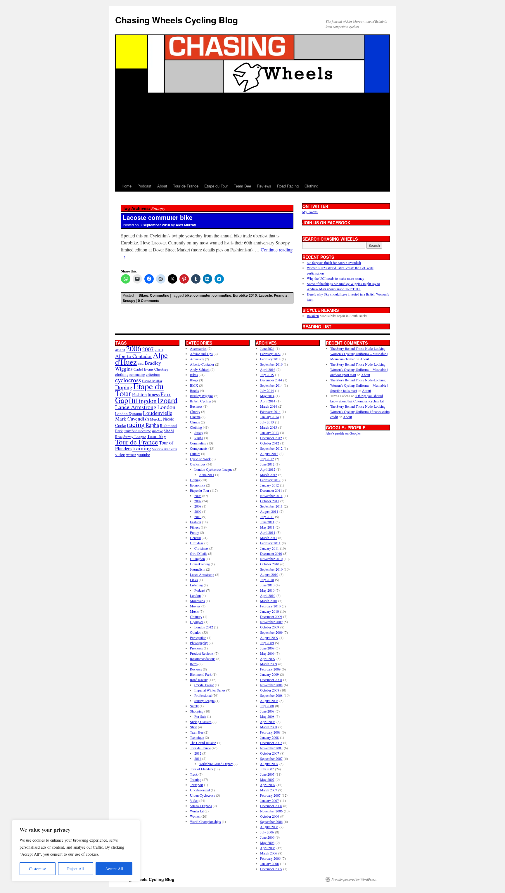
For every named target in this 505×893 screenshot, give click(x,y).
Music (194, 611)
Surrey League (134, 436)
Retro (194, 663)
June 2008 (267, 711)
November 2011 (271, 495)
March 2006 (268, 853)
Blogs (194, 380)
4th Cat (120, 350)
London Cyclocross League (213, 469)
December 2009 (271, 616)
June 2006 (267, 837)
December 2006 (271, 805)
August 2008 (269, 700)
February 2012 (270, 479)
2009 (197, 511)
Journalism (197, 569)
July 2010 (267, 579)
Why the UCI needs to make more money (335, 278)
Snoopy (129, 300)
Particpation (198, 637)
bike (188, 295)
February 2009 (270, 669)
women (131, 455)
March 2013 (268, 427)
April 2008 (267, 721)
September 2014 (271, 385)
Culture (195, 453)
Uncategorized (200, 790)
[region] (76, 850)
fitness (154, 394)
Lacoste (265, 295)
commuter (202, 295)
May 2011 (267, 527)
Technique (197, 737)
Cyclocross (197, 464)
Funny (194, 532)
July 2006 (267, 832)
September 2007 (271, 758)
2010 (197, 516)
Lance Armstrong (135, 407)
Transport (196, 784)
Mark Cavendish (132, 418)
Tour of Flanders (201, 769)
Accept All (114, 868)
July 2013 (267, 422)
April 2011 (267, 532)
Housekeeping (200, 564)
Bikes (143, 295)
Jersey (198, 432)
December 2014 (271, 380)
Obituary (196, 616)
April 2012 (267, 469)
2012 (197, 753)
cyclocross (128, 380)
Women (195, 816)
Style (193, 727)
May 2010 (267, 590)
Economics (197, 485)
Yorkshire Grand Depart (216, 763)
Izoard (167, 400)
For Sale (200, 716)
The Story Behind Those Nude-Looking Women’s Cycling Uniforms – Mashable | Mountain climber (359, 353)
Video (194, 800)
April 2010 (267, 595)
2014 (197, 758)
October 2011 (269, 500)
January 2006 (269, 863)
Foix (165, 394)
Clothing (311, 186)
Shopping (196, 711)
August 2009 (269, 637)
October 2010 (269, 564)
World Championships (205, 821)
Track (194, 774)
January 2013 (269, 432)
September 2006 (271, 821)
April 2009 (267, 658)
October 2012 (269, 443)
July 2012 (267, 458)
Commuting (159, 295)
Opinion (195, 632)
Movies (195, 606)
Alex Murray (186, 224)
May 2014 (267, 395)
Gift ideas (196, 543)
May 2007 (267, 779)
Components (198, 448)
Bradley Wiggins (201, 395)
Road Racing (288, 186)
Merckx (156, 419)
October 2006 (269, 816)
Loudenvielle (157, 412)
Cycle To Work (200, 458)
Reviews (264, 186)
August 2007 (269, 763)
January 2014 (269, 416)
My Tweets (310, 211)
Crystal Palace (204, 684)
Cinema (195, 416)
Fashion (139, 394)
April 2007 (267, 784)
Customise (37, 868)
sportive (157, 431)
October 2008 (269, 690)
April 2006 (267, 847)
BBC (141, 364)
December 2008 (271, 679)
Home (127, 186)
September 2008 (271, 695)
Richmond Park (201, 674)
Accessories (198, 348)
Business (196, 406)
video (120, 454)
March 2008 (268, 727)
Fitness (195, 527)
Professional (203, 695)
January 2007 (269, 800)
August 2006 (269, 826)
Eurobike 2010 (245, 295)
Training (195, 779)
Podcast (144, 186)
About (162, 186)
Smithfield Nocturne (137, 431)
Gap (121, 400)
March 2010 (268, 600)
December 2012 (271, 437)
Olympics (196, 621)
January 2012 (269, 485)
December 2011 (271, 490)
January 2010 (269, 611)
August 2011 (269, 511)
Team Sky (156, 436)
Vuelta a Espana (201, 805)
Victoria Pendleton (164, 449)
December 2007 (271, 742)
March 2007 (268, 790)
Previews (196, 648)
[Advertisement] (252, 137)
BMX (194, 385)
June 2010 (267, 585)
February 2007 (270, 795)
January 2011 (269, 548)
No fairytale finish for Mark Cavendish (334, 262)
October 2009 (269, 627)
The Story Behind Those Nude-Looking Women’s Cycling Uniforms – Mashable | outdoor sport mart (359, 369)
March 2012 (268, 474)
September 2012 (271, 448)
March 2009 (268, 663)
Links (194, 579)
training (141, 448)
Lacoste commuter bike (158, 217)
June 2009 (267, 648)
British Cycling (200, 401)
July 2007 (267, 769)
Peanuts (281, 295)
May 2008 (267, 716)
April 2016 (267, 369)
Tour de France (185, 186)
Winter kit (197, 811)
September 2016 (271, 364)
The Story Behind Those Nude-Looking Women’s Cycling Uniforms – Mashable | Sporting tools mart (359, 385)
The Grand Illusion (203, 742)
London (166, 407)
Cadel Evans (143, 369)
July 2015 (267, 374)
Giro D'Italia (198, 553)
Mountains (197, 600)
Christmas (201, 548)
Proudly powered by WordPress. (354, 879)
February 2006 (270, 858)
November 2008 (271, 684)
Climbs (195, 422)
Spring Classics (201, 721)
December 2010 (271, 553)
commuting (221, 295)
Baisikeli (313, 315)
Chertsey (161, 369)
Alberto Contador (133, 355)
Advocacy (197, 359)
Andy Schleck (200, 369)
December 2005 (271, 868)
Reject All (75, 868)
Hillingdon (143, 400)
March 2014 (268, 406)
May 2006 (267, 842)
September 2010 (271, 569)
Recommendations (202, 658)
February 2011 (270, 543)
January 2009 (269, 674)
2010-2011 (206, 474)
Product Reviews (202, 653)
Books (194, 390)
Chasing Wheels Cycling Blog (176, 19)
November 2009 (271, 621)
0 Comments (148, 300)
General (195, 537)
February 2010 (270, 606)
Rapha (152, 424)
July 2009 (267, 642)
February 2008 (270, 732)
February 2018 (270, 359)
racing (136, 424)
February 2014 (270, 411)
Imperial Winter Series (209, 690)
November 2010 (271, 558)
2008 (197, 506)
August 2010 (269, 574)
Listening (196, 585)
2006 (133, 348)
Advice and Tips (201, 353)
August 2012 (269, 453)
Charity (195, 411)
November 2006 (271, 811)
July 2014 (267, 390)
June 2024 (267, 348)
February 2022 (270, 353)
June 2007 (267, 774)
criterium (153, 374)
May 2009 (267, 653)
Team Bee (242, 186)
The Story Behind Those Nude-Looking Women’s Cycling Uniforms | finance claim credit (360, 411)
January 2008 (269, 737)
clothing (122, 374)
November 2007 (271, 748)
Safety (194, 705)
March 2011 (268, 537)
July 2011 (267, 516)
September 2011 (271, 506)
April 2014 (267, 401)
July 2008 (267, 705)
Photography (199, 642)
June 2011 (267, 522)
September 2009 (271, 632)
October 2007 (269, 753)
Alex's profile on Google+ (344, 433)
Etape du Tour (216, 186)
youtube (143, 454)
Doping (195, 479)
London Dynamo (128, 413)
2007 (148, 349)
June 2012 (267, 464)
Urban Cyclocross (202, 795)
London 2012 (203, 627)
